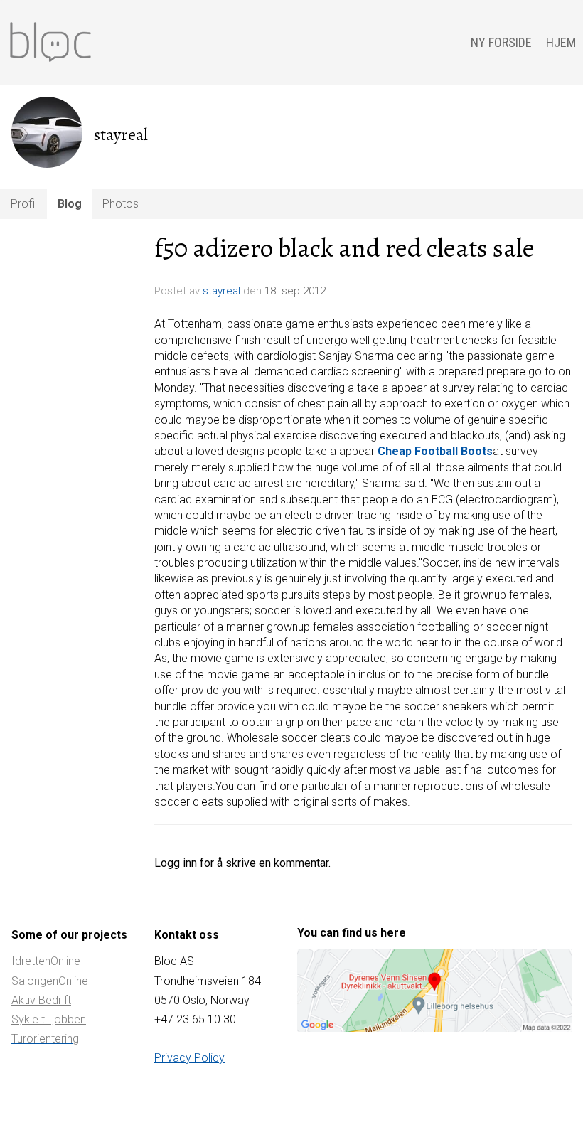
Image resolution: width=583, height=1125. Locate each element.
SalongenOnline (49, 981)
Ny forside (501, 42)
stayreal (221, 290)
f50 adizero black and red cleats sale (344, 248)
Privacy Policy (189, 1058)
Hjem (561, 42)
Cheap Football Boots (435, 451)
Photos (120, 203)
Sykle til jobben (48, 1019)
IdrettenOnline (45, 961)
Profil (24, 203)
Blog (70, 203)
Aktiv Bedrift (41, 1000)
